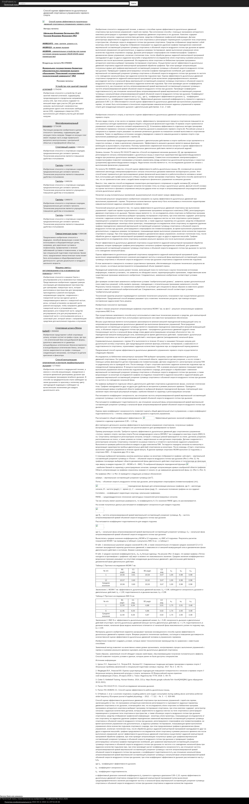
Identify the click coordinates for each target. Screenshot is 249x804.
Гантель (59, 165)
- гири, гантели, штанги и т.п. (60, 43)
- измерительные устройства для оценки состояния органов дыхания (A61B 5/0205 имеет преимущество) (64, 53)
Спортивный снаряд (65, 147)
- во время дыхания (56, 47)
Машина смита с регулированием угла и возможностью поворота (61, 270)
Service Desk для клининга (11, 796)
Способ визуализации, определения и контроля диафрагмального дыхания (63, 363)
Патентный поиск (11, 4)
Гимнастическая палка (66, 234)
